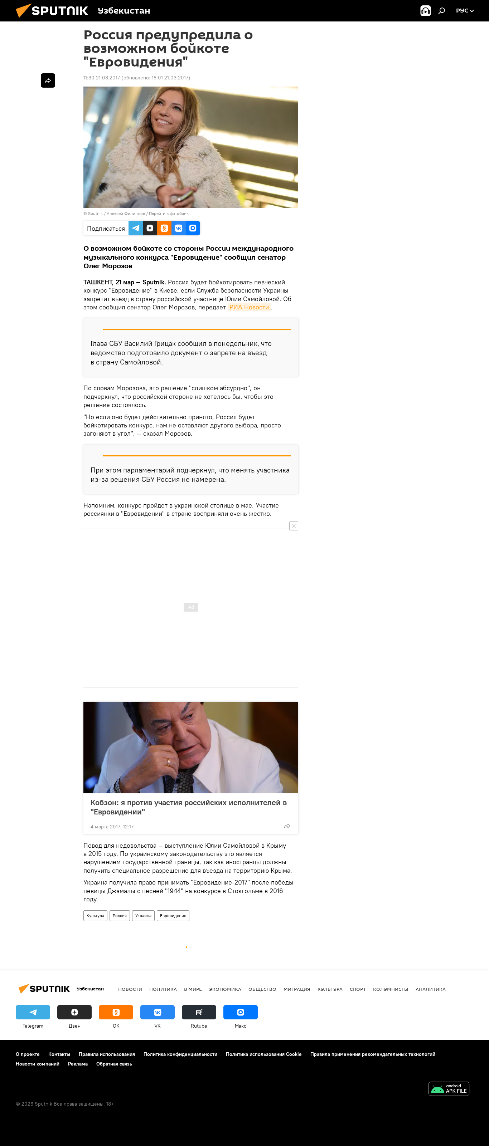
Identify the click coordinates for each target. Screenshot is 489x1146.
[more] (287, 826)
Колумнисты (390, 989)
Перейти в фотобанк (169, 213)
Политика (163, 989)
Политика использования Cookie (264, 1054)
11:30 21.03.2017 (101, 77)
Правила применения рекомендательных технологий (372, 1054)
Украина (143, 915)
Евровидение (173, 915)
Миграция (297, 989)
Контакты (59, 1054)
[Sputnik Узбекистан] (55, 19)
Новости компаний (37, 1064)
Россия (120, 915)
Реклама (78, 1064)
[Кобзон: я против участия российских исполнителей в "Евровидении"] (190, 747)
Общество (262, 989)
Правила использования (107, 1054)
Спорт (358, 989)
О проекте (28, 1054)
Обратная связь (114, 1064)
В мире (193, 989)
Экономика (225, 989)
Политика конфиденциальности (180, 1054)
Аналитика (431, 989)
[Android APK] (449, 1090)
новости (130, 989)
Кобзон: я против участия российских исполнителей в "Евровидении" (189, 807)
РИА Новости (249, 307)
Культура (95, 915)
